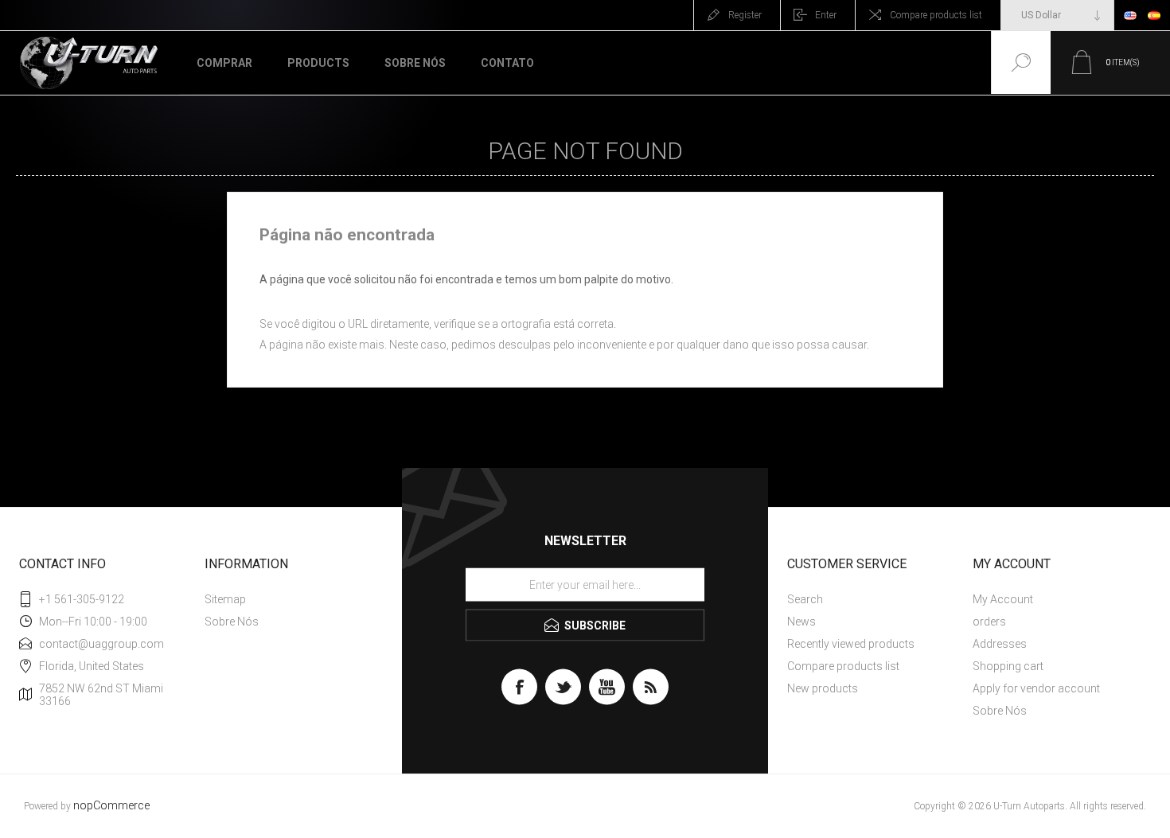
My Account (1003, 599)
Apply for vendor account (1036, 688)
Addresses (1000, 643)
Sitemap (225, 599)
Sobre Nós (232, 621)
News (801, 621)
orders (989, 621)
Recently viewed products (851, 643)
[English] (1130, 15)
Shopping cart (1008, 666)
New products (822, 688)
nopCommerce (111, 806)
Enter (826, 15)
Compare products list (936, 15)
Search (805, 599)
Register (745, 15)
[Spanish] (1154, 15)
